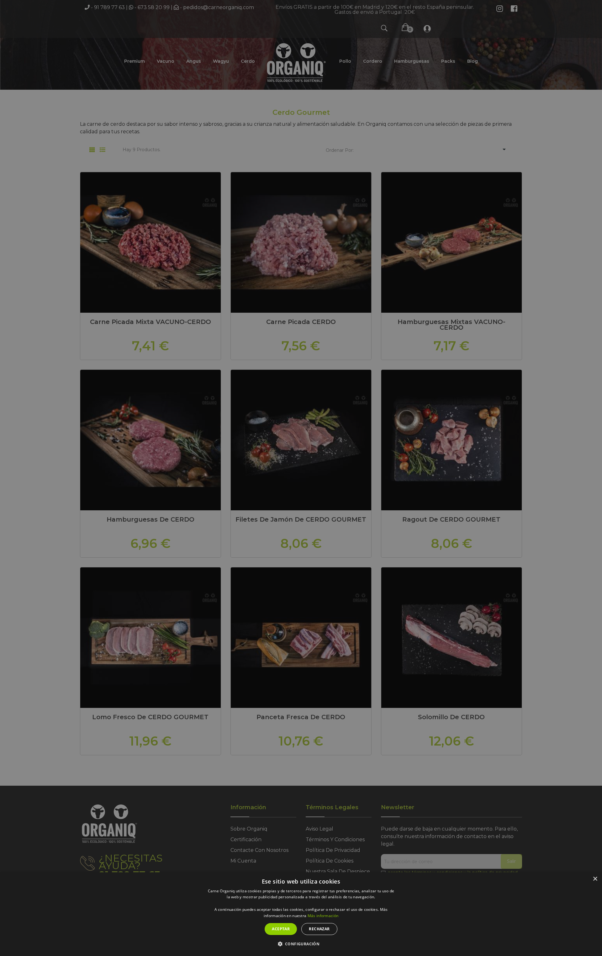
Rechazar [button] (319, 929)
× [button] (595, 879)
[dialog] (301, 914)
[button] (301, 944)
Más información (323, 915)
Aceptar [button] (281, 929)
